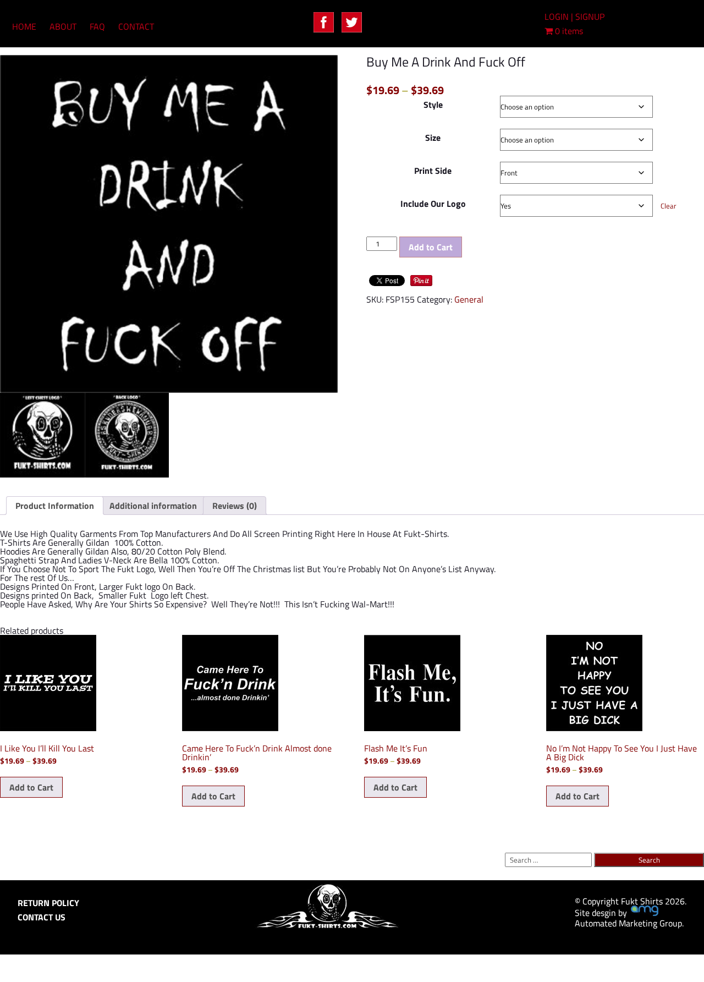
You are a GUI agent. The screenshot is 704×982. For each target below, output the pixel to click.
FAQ (97, 26)
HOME (24, 26)
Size (433, 137)
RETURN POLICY (48, 902)
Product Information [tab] (54, 505)
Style (433, 104)
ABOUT (63, 26)
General (468, 299)
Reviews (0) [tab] (234, 505)
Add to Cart (431, 247)
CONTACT (136, 26)
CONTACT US (41, 917)
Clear (668, 205)
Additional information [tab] (153, 505)
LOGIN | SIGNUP (574, 16)
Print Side (433, 170)
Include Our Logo (433, 203)
